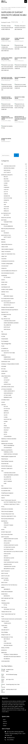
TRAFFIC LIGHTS (5, 621)
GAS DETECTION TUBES (9, 352)
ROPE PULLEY (7, 327)
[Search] (16, 155)
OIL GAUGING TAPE (5, 490)
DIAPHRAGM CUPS (5, 287)
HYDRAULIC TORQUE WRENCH (11, 654)
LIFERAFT (6, 382)
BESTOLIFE (6, 412)
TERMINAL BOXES (5, 603)
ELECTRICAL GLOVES (8, 549)
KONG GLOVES (7, 553)
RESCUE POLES (7, 305)
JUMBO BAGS (4, 371)
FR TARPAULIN (4, 348)
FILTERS (3, 336)
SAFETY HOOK (4, 573)
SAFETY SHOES (4, 578)
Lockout (3, 402)
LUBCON (6, 193)
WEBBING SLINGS (8, 397)
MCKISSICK (6, 232)
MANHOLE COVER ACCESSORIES (8, 438)
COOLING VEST (4, 266)
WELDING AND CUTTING (7, 637)
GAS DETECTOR (5, 350)
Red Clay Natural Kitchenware (7, 518)
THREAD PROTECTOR (6, 611)
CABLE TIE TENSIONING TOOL (8, 254)
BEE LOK (6, 176)
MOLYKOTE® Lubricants (6, 466)
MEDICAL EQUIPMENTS (6, 450)
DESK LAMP (4, 284)
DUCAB (3, 294)
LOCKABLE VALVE (5, 399)
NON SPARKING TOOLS (6, 488)
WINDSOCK (4, 650)
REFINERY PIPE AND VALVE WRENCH (12, 656)
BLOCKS (3, 231)
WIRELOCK (6, 210)
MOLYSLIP (6, 430)
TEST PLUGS (4, 607)
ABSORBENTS (7, 589)
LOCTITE (6, 191)
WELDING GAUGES (8, 645)
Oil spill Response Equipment (7, 493)
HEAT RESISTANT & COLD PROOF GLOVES (13, 551)
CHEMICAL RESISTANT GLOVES (11, 545)
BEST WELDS (7, 639)
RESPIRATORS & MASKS (9, 168)
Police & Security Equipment (7, 511)
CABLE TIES (4, 256)
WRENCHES (4, 652)
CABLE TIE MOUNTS (6, 251)
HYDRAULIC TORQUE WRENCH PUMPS (10, 364)
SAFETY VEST (4, 582)
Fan (2, 331)
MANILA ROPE (4, 441)
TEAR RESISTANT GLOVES (9, 566)
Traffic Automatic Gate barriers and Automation (11, 618)
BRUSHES (3, 242)
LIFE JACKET (7, 380)
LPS (4, 423)
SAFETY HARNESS (8, 481)
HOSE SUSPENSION (8, 393)
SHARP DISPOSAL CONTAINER (11, 454)
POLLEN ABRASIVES (8, 226)
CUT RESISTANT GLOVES (9, 547)
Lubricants (3, 404)
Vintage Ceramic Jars (5, 634)
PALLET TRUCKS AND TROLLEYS (8, 500)
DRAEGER (6, 523)
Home (2, 7)
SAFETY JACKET (7, 237)
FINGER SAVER (4, 338)
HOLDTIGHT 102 (7, 419)
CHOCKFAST (7, 181)
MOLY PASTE (7, 427)
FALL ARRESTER (7, 325)
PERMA (5, 432)
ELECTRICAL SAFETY (6, 300)
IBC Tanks (3, 368)
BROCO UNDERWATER (9, 445)
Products (5, 721)
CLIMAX (5, 183)
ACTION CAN (7, 408)
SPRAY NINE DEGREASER (7, 591)
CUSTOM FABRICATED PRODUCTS (9, 270)
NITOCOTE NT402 (8, 198)
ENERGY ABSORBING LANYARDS (11, 322)
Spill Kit (2, 587)
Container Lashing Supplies (7, 263)
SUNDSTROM (4, 594)
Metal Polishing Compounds (7, 461)
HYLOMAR (3, 366)
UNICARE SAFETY (5, 629)
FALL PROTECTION (5, 318)
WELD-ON (6, 208)
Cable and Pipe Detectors (6, 244)
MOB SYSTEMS (7, 384)
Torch (2, 616)
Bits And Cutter (4, 224)
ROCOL (5, 202)
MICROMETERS (4, 463)
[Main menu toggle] (25, 1)
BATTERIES (3, 220)
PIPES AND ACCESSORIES (7, 509)
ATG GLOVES (7, 543)
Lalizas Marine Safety (5, 376)
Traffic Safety (4, 625)
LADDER (3, 373)
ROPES (2, 529)
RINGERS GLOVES (8, 564)
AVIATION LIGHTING (6, 217)
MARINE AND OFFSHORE (7, 443)
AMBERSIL (6, 410)
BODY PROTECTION (6, 235)
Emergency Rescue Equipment (7, 307)
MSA (2, 470)
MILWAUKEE (7, 560)
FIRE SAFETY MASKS (8, 525)
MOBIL (5, 425)
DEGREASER (4, 275)
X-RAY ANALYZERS (5, 661)
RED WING (6, 580)
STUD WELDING (7, 643)
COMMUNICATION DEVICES (7, 261)
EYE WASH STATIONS (6, 314)
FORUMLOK (6, 187)
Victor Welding (4, 632)
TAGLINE (3, 600)
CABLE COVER (4, 246)
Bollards (5, 627)
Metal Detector (4, 458)
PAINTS (3, 497)
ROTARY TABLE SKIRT (6, 532)
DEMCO (3, 279)
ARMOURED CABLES (8, 296)
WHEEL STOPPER (5, 647)
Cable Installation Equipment (7, 249)
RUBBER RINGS (7, 357)
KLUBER (5, 421)
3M (2, 164)
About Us (5, 723)
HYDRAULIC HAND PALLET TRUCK (11, 504)
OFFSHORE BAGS (8, 447)
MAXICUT (6, 555)
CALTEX (5, 415)
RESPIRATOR (4, 521)
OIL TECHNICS (7, 277)
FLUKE (2, 346)
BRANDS (3, 239)
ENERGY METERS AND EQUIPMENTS (9, 309)
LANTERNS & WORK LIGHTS (7, 386)
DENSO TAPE (4, 282)
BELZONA (6, 178)
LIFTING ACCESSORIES (6, 389)
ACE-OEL (6, 406)
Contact (4, 725)
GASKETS (3, 355)
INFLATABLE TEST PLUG (9, 609)
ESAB (5, 641)
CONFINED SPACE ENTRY (9, 166)
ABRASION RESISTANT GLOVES (11, 538)
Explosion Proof (4, 312)
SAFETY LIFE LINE (5, 575)
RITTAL (5, 605)
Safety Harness (7, 170)
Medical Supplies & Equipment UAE (8, 456)
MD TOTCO (6, 215)
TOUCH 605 (6, 206)
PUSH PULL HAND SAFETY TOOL (8, 516)
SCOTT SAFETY (7, 172)
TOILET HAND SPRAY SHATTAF (8, 614)
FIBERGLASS (4, 334)
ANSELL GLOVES (7, 540)
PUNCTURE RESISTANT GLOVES (11, 562)
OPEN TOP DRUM (5, 495)
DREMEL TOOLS (5, 291)
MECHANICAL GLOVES (9, 557)
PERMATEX (6, 200)
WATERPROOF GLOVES (9, 568)
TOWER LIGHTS (7, 623)
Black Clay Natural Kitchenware (8, 228)
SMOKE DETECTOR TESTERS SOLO (9, 584)
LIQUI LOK (6, 189)
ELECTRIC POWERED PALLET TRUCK (12, 502)
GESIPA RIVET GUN (5, 361)
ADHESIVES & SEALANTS (7, 174)
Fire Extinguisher (4, 341)
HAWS (5, 316)
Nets (2, 485)
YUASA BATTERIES (8, 221)
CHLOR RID (3, 258)
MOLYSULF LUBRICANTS (6, 468)
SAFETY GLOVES (5, 536)
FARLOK (5, 185)
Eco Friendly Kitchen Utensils (7, 298)
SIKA (5, 204)
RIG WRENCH (7, 658)
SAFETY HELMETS (5, 571)
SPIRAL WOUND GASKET (9, 359)
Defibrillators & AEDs (8, 451)
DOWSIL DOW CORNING (7, 289)
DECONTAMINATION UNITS (7, 273)
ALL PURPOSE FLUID (6, 213)
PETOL (2, 506)
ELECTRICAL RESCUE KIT (9, 302)
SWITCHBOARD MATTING (7, 598)
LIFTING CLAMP (7, 395)
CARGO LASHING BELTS (9, 391)
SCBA (5, 483)
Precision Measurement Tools (7, 513)
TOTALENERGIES (7, 436)
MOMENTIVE (7, 196)
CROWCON (3, 268)
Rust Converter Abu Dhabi (7, 534)
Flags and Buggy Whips (6, 343)
